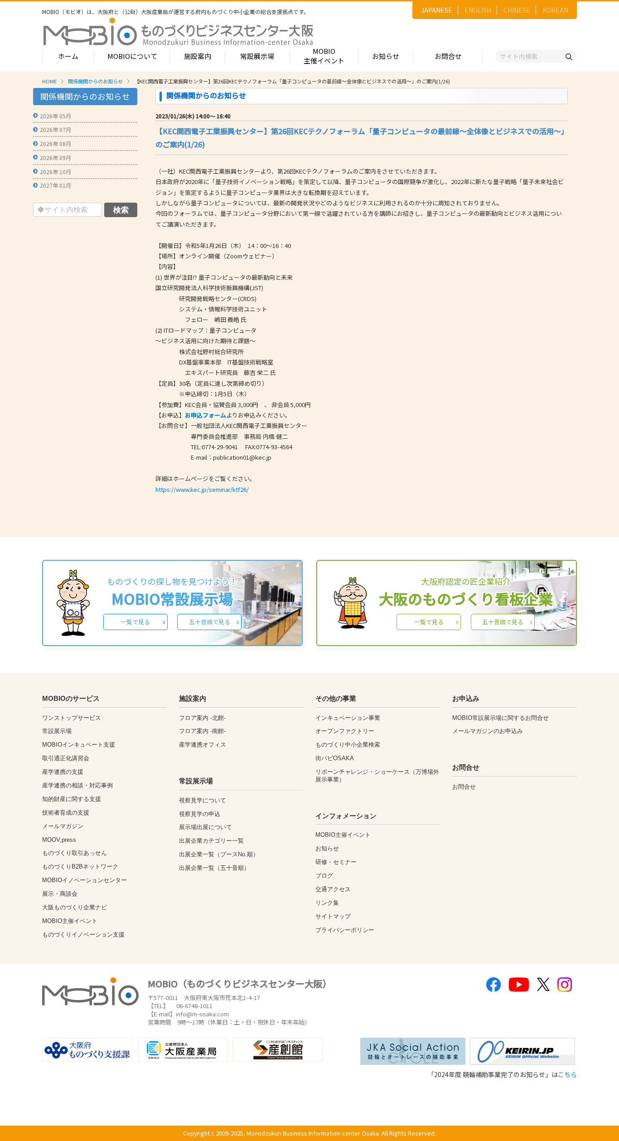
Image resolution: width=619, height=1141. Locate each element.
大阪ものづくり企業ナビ (74, 907)
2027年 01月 (55, 185)
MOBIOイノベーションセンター (84, 880)
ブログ (324, 875)
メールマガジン (62, 826)
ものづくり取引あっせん (74, 853)
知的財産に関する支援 (71, 799)
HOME (49, 81)
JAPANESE (436, 10)
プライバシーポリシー (344, 930)
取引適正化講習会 (65, 758)
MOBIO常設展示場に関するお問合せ (500, 717)
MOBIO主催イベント (324, 55)
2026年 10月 (55, 171)
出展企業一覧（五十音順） (214, 867)
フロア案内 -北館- (202, 717)
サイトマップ (333, 916)
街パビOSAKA (334, 758)
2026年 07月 (55, 129)
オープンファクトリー (344, 731)
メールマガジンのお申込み (487, 731)
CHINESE (516, 10)
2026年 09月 (55, 157)
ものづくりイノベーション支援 (83, 934)
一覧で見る (135, 621)
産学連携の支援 (62, 771)
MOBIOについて (132, 56)
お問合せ (448, 56)
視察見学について (202, 800)
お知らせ (385, 56)
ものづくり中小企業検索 (347, 744)
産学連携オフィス (202, 744)
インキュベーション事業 (347, 717)
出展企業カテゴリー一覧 (211, 840)
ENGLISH (477, 10)
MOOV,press (59, 839)
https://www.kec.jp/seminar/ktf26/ (202, 489)
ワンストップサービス (71, 717)
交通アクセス (333, 889)
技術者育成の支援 (65, 812)
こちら (567, 1074)
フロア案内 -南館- (202, 731)
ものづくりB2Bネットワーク (80, 866)
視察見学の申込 (199, 814)
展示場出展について (205, 827)
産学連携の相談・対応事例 (77, 785)
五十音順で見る (209, 621)
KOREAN (555, 10)
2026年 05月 (55, 116)
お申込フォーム (205, 415)
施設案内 (197, 56)
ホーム (68, 56)
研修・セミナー (336, 862)
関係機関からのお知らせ (95, 81)
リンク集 (327, 902)
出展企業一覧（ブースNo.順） (219, 854)
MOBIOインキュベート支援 (78, 744)
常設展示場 (257, 56)
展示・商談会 (59, 893)
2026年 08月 (55, 143)
